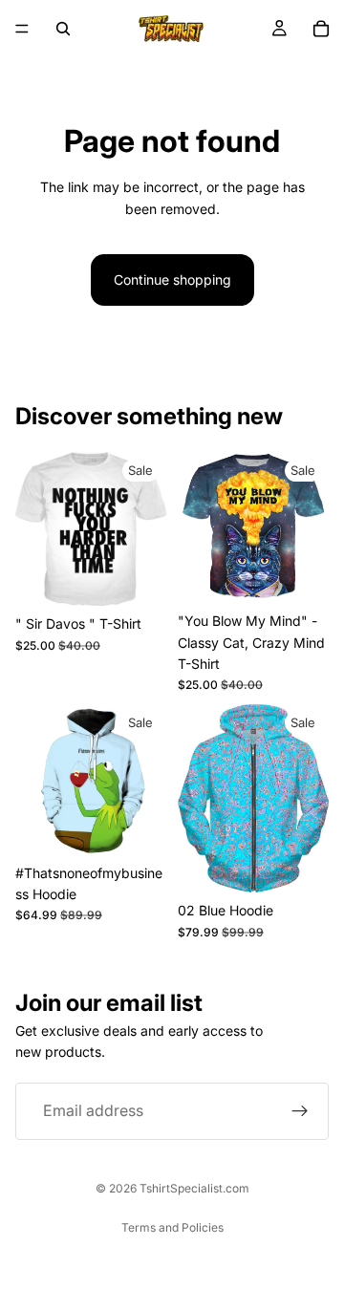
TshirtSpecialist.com (194, 1188)
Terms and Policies (172, 1227)
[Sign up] (300, 1111)
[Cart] (321, 29)
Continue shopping (172, 279)
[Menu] (22, 29)
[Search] (63, 29)
